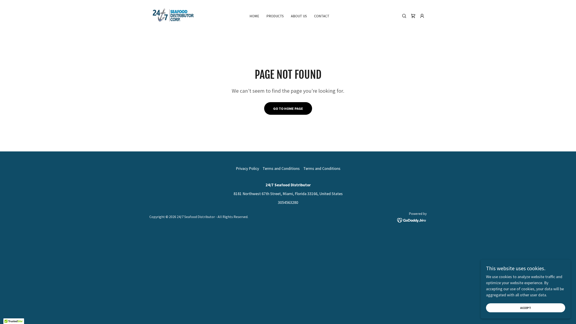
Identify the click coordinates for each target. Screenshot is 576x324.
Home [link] (254, 16)
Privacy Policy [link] (247, 168)
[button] (422, 15)
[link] (173, 15)
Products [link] (275, 16)
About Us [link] (299, 16)
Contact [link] (321, 16)
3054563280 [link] (288, 202)
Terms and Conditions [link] (281, 168)
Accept (525, 308)
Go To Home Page (288, 108)
